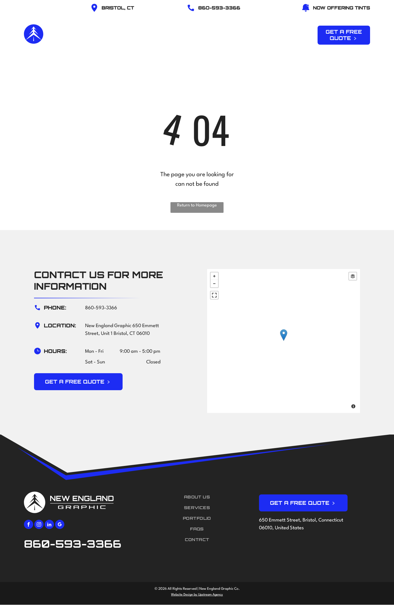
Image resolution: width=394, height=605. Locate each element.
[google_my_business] (59, 525)
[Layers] (353, 276)
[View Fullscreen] (214, 295)
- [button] (214, 283)
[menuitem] (143, 34)
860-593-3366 (101, 308)
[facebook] (28, 525)
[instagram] (39, 525)
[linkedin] (49, 525)
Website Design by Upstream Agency (197, 594)
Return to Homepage (197, 205)
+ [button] (214, 276)
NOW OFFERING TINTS (341, 8)
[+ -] (283, 341)
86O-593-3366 (219, 8)
